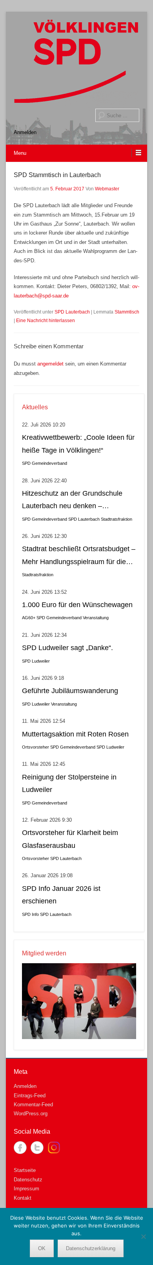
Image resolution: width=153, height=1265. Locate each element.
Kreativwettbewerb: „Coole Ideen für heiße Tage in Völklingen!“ (78, 444)
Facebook (20, 1147)
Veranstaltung (96, 617)
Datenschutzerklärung (90, 1248)
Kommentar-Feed (33, 1104)
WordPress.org (30, 1113)
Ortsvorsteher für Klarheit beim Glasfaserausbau (70, 839)
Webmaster (107, 189)
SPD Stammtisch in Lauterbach (57, 175)
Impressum (26, 1189)
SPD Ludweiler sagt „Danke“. (67, 648)
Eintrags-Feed (30, 1095)
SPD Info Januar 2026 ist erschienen (61, 895)
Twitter (37, 1147)
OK (42, 1248)
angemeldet (50, 364)
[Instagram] (53, 1147)
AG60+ (28, 617)
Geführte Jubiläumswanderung (70, 691)
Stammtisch (127, 312)
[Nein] (143, 1236)
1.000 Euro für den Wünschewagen (77, 605)
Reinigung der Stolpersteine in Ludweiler (69, 783)
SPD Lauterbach (72, 312)
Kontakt (22, 1198)
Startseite (25, 1170)
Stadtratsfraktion (116, 519)
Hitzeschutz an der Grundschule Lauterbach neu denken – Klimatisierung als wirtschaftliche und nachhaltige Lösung (73, 500)
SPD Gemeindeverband (44, 463)
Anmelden (25, 132)
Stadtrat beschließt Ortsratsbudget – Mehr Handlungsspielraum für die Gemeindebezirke (78, 556)
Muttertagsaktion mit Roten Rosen (75, 734)
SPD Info (30, 914)
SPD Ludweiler (36, 661)
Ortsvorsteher (35, 747)
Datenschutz (28, 1180)
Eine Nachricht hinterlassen (45, 320)
